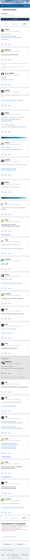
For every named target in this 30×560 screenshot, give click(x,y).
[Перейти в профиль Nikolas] (2, 113)
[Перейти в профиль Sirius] (2, 240)
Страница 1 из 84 (15, 23)
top (6, 203)
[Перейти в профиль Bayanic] (2, 143)
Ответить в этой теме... (10, 536)
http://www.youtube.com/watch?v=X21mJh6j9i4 (12, 283)
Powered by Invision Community (15, 557)
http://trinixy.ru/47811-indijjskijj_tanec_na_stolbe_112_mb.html (14, 386)
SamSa (6, 13)
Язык (3, 554)
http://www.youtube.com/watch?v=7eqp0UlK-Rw (12, 298)
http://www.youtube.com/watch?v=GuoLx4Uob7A (12, 313)
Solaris (7, 274)
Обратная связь (15, 554)
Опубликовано (12, 31)
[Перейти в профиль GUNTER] (2, 91)
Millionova (8, 50)
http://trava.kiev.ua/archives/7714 (8, 406)
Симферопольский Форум (13, 2)
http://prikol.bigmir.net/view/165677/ (9, 348)
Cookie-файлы (24, 554)
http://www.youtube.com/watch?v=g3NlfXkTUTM (12, 507)
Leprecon (7, 259)
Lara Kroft (8, 293)
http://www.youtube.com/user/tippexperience (11, 149)
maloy (6, 220)
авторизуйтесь (20, 526)
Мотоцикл (3, 263)
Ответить (15, 19)
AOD (6, 309)
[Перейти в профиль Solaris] (2, 275)
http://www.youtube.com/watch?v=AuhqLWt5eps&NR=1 (13, 126)
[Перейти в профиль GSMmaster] (2, 362)
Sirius (6, 240)
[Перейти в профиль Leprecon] (2, 260)
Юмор (12, 14)
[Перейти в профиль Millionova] (2, 50)
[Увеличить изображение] (5, 77)
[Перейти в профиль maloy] (2, 220)
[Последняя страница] (28, 24)
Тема (8, 554)
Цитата (9, 44)
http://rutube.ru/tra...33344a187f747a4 (9, 54)
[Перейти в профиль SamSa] (2, 30)
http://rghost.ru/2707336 (6, 332)
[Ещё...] (27, 31)
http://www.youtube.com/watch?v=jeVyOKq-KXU (12, 248)
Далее (24, 23)
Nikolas (7, 113)
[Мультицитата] (2, 44)
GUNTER (7, 90)
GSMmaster (8, 361)
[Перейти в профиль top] (2, 203)
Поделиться (8, 544)
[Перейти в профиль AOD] (2, 310)
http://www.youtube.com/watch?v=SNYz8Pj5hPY (12, 100)
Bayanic (7, 142)
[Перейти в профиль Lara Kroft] (2, 294)
